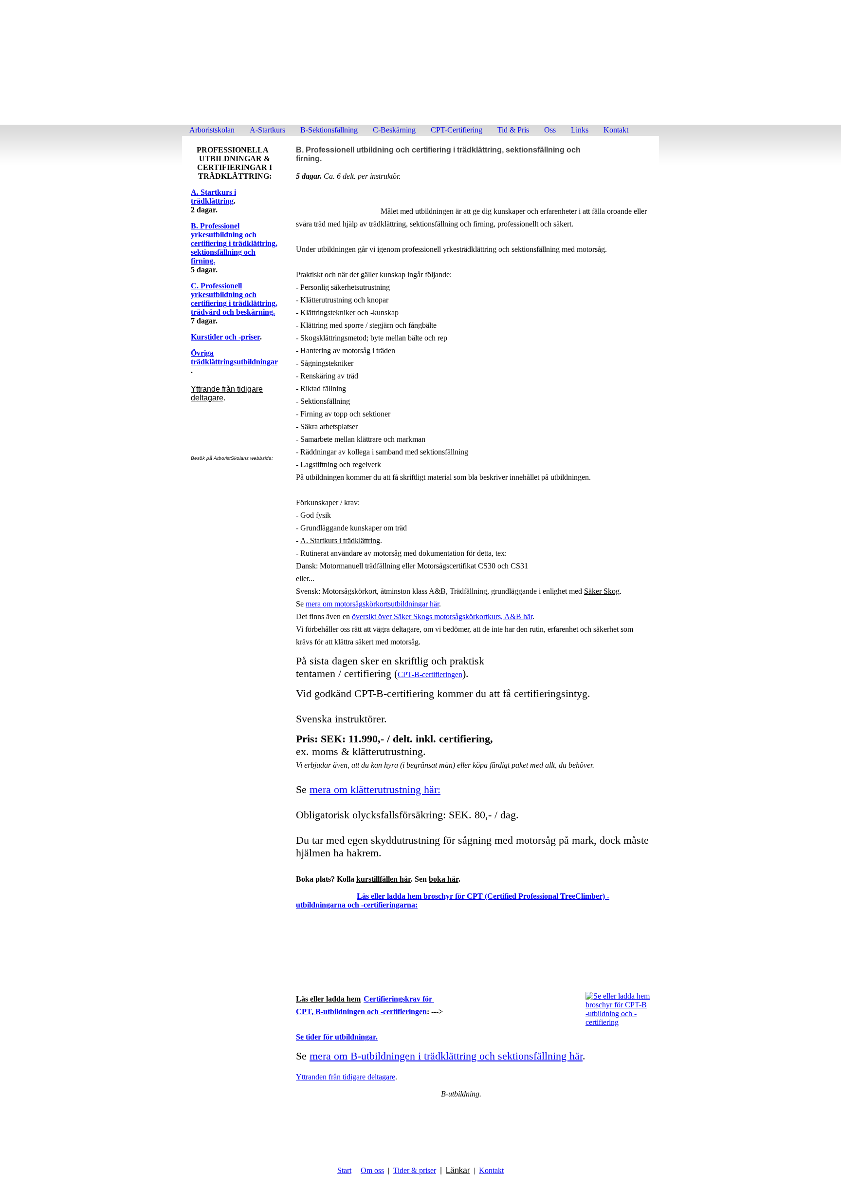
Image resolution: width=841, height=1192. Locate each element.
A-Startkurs (267, 130)
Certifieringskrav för (399, 999)
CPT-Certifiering (456, 130)
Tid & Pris (513, 130)
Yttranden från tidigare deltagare (345, 1077)
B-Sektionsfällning (329, 130)
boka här (443, 879)
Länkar (458, 1170)
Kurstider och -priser (225, 337)
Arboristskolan (212, 130)
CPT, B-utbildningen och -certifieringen (361, 1011)
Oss (550, 130)
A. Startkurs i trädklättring (213, 196)
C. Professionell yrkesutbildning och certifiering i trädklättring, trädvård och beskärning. (234, 299)
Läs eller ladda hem (328, 999)
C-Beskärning (394, 130)
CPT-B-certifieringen (430, 674)
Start (344, 1170)
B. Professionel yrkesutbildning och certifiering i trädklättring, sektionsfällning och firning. (234, 243)
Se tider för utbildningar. (337, 1037)
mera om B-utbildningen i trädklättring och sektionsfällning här (446, 1056)
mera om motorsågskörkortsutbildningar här (372, 604)
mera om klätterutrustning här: (375, 789)
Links (579, 130)
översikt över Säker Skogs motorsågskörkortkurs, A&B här (442, 616)
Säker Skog (602, 591)
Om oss (372, 1170)
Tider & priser (414, 1170)
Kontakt (615, 130)
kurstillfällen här (383, 879)
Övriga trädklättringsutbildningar (234, 357)
